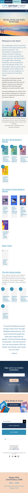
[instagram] (18, 456)
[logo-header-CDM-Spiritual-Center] (14, 5)
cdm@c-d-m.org (15, 449)
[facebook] (9, 456)
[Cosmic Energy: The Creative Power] (5, 200)
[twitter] (12, 456)
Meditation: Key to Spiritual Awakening (6, 159)
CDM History (8, 486)
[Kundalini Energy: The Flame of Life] (5, 225)
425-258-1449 (15, 448)
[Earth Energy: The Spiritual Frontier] (14, 200)
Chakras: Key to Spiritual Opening (5, 179)
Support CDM (14, 488)
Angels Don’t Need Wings (5, 262)
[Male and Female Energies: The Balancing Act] (23, 200)
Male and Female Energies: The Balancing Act (24, 211)
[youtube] (15, 456)
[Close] (26, 474)
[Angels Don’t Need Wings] (5, 254)
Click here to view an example (14, 384)
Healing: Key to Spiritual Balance (14, 159)
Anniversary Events (18, 486)
